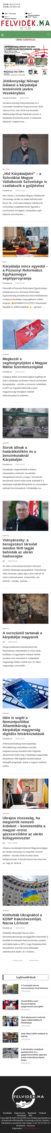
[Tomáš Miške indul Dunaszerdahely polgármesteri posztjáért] (10, 1005)
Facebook (21, 1115)
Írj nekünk (7, 1113)
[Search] (48, 34)
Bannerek (32, 1113)
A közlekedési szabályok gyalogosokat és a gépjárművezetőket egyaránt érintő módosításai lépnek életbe (34, 1054)
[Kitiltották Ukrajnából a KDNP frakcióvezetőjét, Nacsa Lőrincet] (25, 890)
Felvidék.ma (7, 190)
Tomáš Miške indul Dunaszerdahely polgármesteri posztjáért (32, 1004)
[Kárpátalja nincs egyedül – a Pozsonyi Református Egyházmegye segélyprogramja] (25, 242)
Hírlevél (42, 1113)
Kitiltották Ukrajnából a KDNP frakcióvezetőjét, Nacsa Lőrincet (22, 919)
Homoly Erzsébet (9, 98)
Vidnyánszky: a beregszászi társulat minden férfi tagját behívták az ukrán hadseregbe (20, 548)
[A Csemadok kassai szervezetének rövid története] (10, 989)
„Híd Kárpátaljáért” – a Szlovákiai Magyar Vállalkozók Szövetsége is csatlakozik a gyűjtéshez (25, 180)
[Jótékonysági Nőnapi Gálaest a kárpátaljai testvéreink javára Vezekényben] (25, 60)
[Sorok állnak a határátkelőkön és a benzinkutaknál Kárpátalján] (25, 423)
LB (4, 561)
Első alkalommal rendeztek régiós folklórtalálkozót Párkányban (33, 1020)
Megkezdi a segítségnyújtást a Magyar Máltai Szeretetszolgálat (25, 363)
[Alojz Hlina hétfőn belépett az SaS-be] (10, 1037)
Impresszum (19, 1113)
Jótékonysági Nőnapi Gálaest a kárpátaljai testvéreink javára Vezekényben (21, 87)
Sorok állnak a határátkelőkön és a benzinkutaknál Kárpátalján (19, 454)
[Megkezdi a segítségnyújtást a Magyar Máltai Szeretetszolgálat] (25, 334)
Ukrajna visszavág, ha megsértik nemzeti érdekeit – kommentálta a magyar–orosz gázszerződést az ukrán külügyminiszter (24, 828)
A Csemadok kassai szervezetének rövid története (34, 986)
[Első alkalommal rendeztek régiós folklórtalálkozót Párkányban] (10, 1021)
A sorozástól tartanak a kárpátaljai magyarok (22, 635)
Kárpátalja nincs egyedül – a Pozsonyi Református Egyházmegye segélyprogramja (25, 272)
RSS (30, 1115)
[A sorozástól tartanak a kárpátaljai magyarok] (25, 609)
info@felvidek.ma (31, 1128)
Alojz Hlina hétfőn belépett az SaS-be (34, 1034)
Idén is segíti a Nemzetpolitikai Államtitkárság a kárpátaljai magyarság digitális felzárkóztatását (23, 726)
